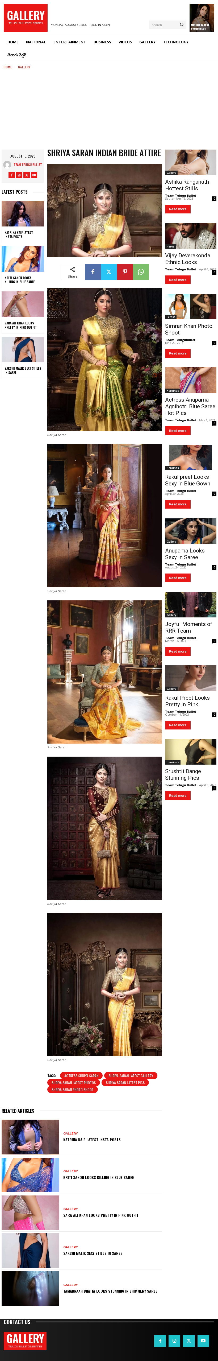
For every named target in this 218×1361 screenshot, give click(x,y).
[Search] (181, 24)
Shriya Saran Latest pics (125, 1082)
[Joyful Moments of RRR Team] (190, 605)
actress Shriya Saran (81, 1075)
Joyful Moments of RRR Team (188, 627)
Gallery (24, 67)
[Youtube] (34, 175)
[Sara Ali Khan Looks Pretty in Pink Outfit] (23, 304)
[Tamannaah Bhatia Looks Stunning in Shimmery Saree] (30, 1288)
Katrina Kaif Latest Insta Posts (19, 234)
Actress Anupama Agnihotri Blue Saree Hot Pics (190, 406)
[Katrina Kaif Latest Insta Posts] (23, 213)
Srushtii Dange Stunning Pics (183, 774)
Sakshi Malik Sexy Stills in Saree (23, 370)
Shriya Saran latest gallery (130, 1075)
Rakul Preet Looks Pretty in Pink (187, 701)
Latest (171, 317)
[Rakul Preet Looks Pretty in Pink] (190, 678)
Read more (178, 209)
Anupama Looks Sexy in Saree (185, 553)
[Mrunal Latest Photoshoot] (202, 18)
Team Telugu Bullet (28, 164)
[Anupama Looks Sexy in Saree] (190, 531)
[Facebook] (12, 175)
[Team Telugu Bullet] (8, 165)
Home (8, 67)
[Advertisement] (109, 109)
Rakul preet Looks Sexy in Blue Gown (187, 480)
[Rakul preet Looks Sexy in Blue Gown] (190, 458)
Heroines (173, 391)
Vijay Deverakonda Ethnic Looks (187, 258)
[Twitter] (26, 175)
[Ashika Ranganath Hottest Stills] (190, 162)
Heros (171, 246)
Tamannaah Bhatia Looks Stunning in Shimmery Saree (110, 1291)
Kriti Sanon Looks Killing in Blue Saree (20, 279)
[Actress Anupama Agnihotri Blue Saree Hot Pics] (190, 380)
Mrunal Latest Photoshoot (200, 27)
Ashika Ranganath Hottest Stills (187, 185)
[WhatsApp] (141, 272)
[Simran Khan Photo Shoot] (190, 307)
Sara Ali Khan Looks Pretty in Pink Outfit (21, 325)
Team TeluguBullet (180, 340)
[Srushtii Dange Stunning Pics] (190, 752)
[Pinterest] (125, 272)
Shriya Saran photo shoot (73, 1089)
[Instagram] (19, 175)
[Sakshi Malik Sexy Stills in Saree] (23, 349)
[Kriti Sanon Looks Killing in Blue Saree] (23, 259)
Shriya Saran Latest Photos (74, 1082)
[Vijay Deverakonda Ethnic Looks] (190, 236)
